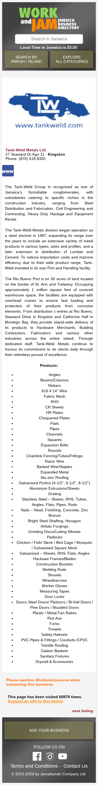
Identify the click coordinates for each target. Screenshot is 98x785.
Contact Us (75, 766)
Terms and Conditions (34, 766)
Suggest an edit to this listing (35, 701)
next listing (82, 711)
